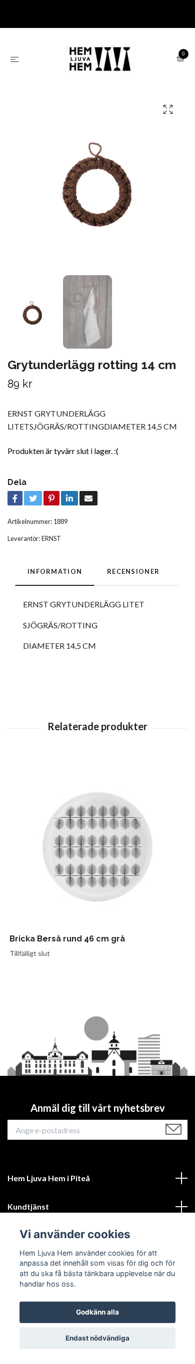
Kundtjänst (28, 1206)
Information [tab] (55, 571)
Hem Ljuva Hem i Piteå (49, 1178)
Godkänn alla (97, 1312)
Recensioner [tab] (133, 571)
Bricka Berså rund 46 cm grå (67, 938)
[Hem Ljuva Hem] (99, 59)
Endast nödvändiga (98, 1338)
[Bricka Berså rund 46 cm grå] (98, 846)
